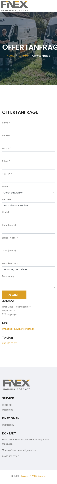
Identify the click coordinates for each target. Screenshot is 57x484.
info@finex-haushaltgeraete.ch (18, 328)
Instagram (7, 410)
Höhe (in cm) (10, 225)
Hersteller (7, 199)
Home (10, 55)
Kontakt (23, 55)
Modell (5, 212)
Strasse (6, 135)
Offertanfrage (41, 56)
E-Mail (6, 161)
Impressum (8, 425)
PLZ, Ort (6, 148)
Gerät (6, 186)
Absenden (14, 294)
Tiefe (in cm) (10, 250)
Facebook (7, 405)
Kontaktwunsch (10, 263)
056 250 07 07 (9, 343)
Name (6, 122)
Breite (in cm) (10, 237)
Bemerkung (8, 276)
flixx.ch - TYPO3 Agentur (33, 476)
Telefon (7, 173)
